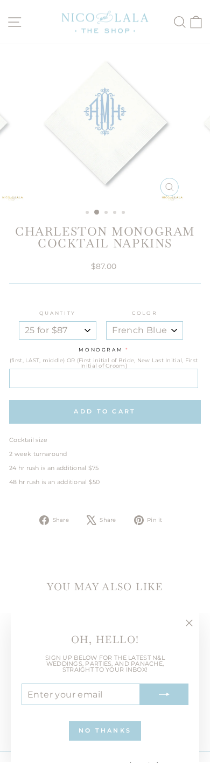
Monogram (101, 350)
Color (144, 313)
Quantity (57, 313)
